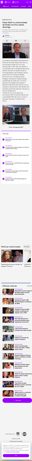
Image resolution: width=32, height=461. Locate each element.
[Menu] (30, 2)
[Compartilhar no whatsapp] (6, 40)
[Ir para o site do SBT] (24, 434)
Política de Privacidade (13, 452)
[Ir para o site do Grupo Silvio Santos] (14, 434)
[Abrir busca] (27, 2)
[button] (12, 260)
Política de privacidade (16, 441)
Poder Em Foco (7, 19)
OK (16, 455)
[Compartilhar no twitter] (25, 40)
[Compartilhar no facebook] (16, 40)
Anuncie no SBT (16, 438)
